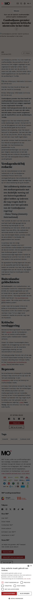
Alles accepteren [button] (9, 593)
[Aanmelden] (25, 3)
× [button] (31, 565)
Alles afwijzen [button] (25, 593)
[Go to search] (21, 3)
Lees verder (27, 578)
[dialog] (16, 583)
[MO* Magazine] (7, 3)
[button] (16, 598)
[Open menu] (2, 3)
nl (28, 3)
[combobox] (28, 566)
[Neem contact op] (18, 3)
